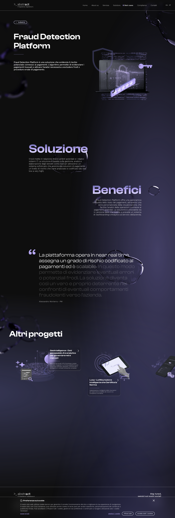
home (85, 5)
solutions (116, 5)
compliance (142, 5)
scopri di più (24, 514)
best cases (128, 5)
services (106, 5)
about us (95, 5)
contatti (154, 5)
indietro (21, 22)
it (170, 5)
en (167, 5)
